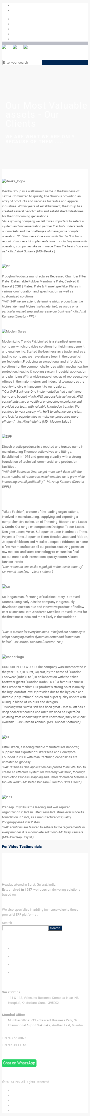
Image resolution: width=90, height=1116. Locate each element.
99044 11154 (21, 6)
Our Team (19, 964)
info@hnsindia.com (26, 11)
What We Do (21, 948)
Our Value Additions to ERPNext (61, 914)
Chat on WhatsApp (19, 1063)
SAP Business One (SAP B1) (22, 904)
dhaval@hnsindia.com (18, 1052)
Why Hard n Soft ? (25, 956)
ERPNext (8, 899)
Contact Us (20, 972)
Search (7, 923)
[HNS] (18, 52)
